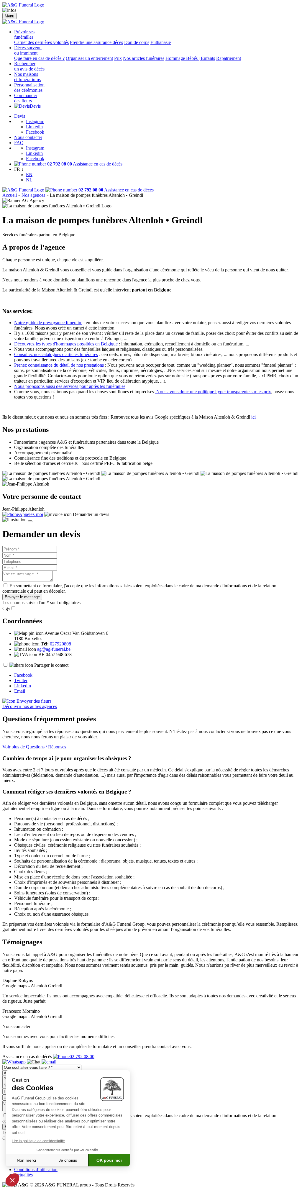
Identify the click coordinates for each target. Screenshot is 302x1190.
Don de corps (136, 42)
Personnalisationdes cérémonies (29, 87)
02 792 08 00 (82, 1056)
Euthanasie (160, 42)
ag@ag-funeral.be (53, 649)
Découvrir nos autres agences (29, 706)
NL (29, 179)
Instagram (35, 121)
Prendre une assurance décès (96, 42)
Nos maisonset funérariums (27, 77)
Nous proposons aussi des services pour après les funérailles (69, 386)
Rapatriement (228, 58)
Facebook (35, 132)
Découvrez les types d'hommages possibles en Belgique (66, 343)
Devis (35, 106)
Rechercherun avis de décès (29, 66)
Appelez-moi (31, 514)
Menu (9, 16)
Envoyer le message (22, 597)
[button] (12, 1180)
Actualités (23, 1174)
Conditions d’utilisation (36, 1169)
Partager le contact (51, 665)
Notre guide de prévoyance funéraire (48, 322)
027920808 (60, 643)
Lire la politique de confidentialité (38, 1141)
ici (253, 416)
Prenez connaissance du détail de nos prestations (59, 365)
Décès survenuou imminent (28, 50)
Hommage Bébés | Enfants (190, 58)
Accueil (9, 195)
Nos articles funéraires (143, 58)
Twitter (20, 680)
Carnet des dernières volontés (41, 42)
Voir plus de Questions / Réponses (34, 746)
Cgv (6, 608)
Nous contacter (28, 137)
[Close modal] (30, 521)
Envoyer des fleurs (33, 701)
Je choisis (68, 1160)
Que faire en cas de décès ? (39, 58)
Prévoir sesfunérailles (24, 34)
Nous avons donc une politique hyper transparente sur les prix (213, 391)
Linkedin (34, 126)
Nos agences (33, 195)
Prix (118, 58)
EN (29, 174)
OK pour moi (109, 1160)
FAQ (19, 142)
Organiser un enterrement (89, 58)
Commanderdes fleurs (25, 98)
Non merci (26, 1160)
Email (19, 691)
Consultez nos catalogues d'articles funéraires (56, 354)
